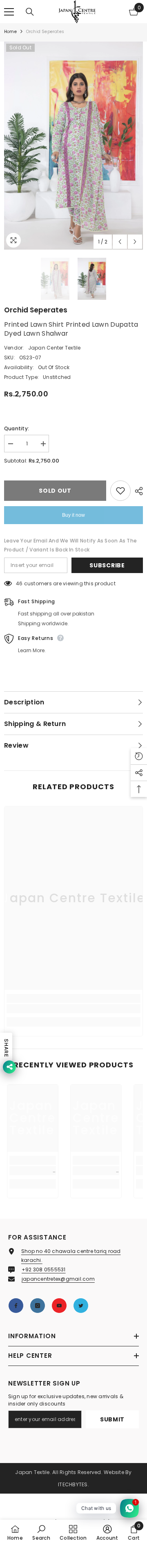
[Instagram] (37, 1305)
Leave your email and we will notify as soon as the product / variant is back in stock (70, 545)
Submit (112, 1419)
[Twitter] (81, 1305)
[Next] (135, 242)
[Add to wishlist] (120, 490)
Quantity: (16, 428)
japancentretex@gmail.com (58, 1278)
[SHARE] (137, 491)
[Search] (30, 12)
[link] (73, 1008)
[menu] (9, 12)
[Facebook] (16, 1305)
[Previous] (120, 242)
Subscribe (107, 565)
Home (10, 32)
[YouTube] (59, 1305)
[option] (73, 146)
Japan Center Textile (54, 347)
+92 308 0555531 (44, 1269)
